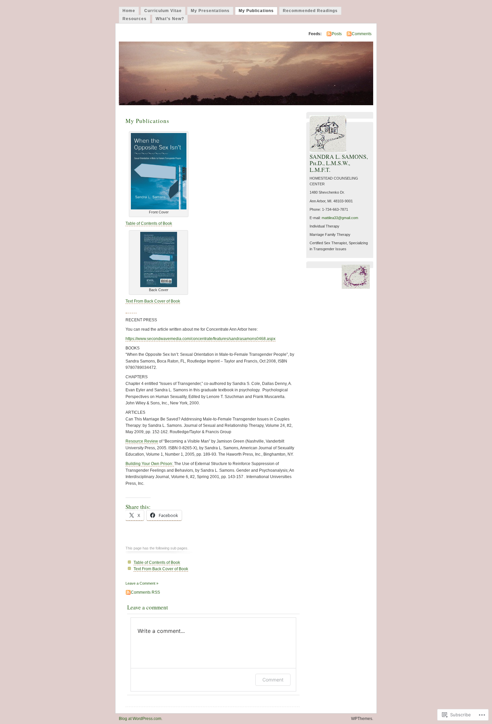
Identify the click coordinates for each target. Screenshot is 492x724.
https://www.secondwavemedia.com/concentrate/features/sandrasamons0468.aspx (200, 338)
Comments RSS (145, 592)
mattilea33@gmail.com (340, 218)
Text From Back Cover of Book (153, 301)
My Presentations (210, 10)
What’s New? (170, 18)
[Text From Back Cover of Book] (158, 285)
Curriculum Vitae (163, 10)
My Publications (256, 10)
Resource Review (142, 441)
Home (128, 10)
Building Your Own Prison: (150, 463)
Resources (134, 18)
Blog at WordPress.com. (140, 718)
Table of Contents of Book (149, 223)
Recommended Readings (310, 10)
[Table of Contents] (158, 208)
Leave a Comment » (142, 583)
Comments (362, 33)
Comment (272, 679)
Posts (337, 33)
